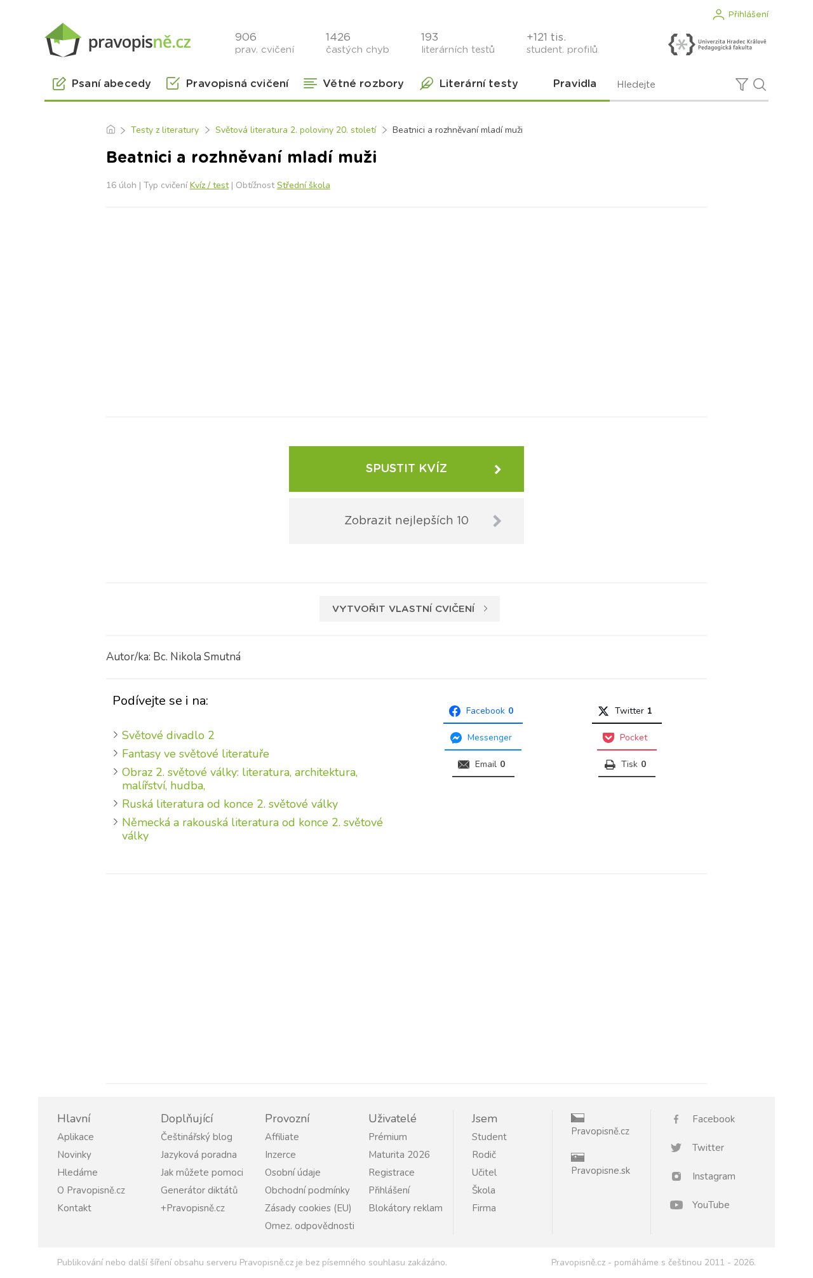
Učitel (484, 1172)
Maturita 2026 (399, 1154)
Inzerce (280, 1154)
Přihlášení (748, 14)
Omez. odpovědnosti (309, 1226)
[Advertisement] (406, 309)
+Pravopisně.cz (193, 1208)
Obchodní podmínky (307, 1190)
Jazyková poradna (199, 1154)
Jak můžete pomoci (202, 1172)
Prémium (387, 1137)
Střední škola (303, 185)
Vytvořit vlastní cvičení (403, 609)
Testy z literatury (165, 130)
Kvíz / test (209, 185)
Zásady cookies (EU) (308, 1208)
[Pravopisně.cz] (117, 40)
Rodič (484, 1154)
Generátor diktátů (199, 1190)
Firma (484, 1208)
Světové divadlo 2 (168, 735)
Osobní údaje (293, 1172)
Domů (110, 130)
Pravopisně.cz (600, 1131)
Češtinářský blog (196, 1137)
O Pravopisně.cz (91, 1190)
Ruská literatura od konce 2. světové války (230, 804)
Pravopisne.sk (600, 1170)
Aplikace (75, 1137)
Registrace (391, 1172)
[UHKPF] (717, 44)
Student (489, 1137)
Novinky (74, 1154)
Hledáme (77, 1172)
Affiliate (282, 1137)
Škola (483, 1190)
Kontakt (74, 1208)
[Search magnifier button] (760, 84)
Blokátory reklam (405, 1208)
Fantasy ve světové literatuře (195, 753)
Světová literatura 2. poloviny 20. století (295, 130)
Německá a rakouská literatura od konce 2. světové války (252, 829)
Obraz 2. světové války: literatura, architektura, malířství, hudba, (240, 779)
